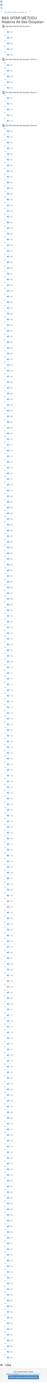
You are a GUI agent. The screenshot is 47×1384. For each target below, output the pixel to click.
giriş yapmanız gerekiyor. (30, 1374)
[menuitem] (1, 5)
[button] (1, 2)
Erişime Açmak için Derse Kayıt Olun (23, 1377)
